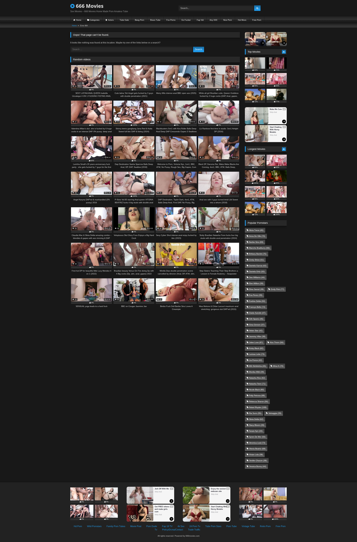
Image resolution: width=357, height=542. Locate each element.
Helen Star (256, 330)
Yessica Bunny (257, 466)
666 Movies (89, 6)
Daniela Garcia (257, 266)
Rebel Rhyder (257, 407)
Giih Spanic (256, 319)
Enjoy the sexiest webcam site (253, 42)
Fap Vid (200, 20)
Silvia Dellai (256, 419)
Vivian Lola (256, 454)
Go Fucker (186, 20)
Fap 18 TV (167, 526)
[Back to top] (348, 533)
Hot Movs (242, 20)
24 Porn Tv (194, 526)
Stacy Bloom (256, 425)
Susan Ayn (256, 431)
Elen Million (256, 283)
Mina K (278, 366)
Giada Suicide (257, 313)
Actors (111, 20)
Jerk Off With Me (162, 489)
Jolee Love (256, 342)
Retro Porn (265, 526)
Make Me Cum (276, 109)
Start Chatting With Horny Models (273, 42)
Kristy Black (256, 348)
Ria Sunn (255, 413)
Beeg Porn (139, 20)
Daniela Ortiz (257, 271)
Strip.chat (249, 44)
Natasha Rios (257, 378)
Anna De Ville (257, 236)
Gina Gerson (257, 325)
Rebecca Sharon (258, 401)
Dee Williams (257, 277)
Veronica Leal (257, 443)
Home (78, 20)
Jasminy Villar (257, 336)
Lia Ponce (255, 360)
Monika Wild (256, 372)
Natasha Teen (257, 384)
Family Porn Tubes (116, 526)
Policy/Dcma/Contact (172, 529)
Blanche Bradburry (259, 248)
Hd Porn (78, 526)
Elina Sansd (256, 289)
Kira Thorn (277, 342)
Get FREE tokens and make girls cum (162, 509)
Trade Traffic (194, 529)
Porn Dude (151, 526)
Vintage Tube (248, 526)
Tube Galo (124, 20)
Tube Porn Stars (213, 526)
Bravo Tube (155, 20)
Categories (94, 20)
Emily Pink (277, 289)
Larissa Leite (257, 354)
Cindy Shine (256, 260)
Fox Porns (170, 20)
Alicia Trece (256, 230)
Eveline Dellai (257, 301)
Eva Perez (255, 295)
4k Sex (181, 526)
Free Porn (256, 20)
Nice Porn (227, 20)
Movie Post (135, 526)
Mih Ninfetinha (257, 366)
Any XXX (213, 20)
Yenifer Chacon (258, 460)
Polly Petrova (257, 395)
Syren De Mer (257, 437)
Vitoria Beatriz (257, 449)
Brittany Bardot (257, 254)
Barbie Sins (256, 242)
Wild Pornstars (94, 526)
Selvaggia (274, 413)
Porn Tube (231, 526)
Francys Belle (257, 307)
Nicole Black (256, 389)
